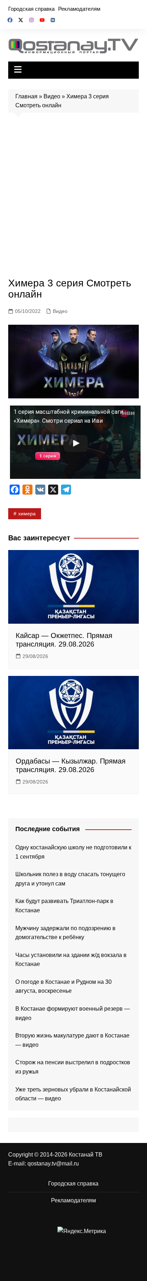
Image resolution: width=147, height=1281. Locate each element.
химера (27, 513)
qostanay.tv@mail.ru (53, 1163)
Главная (26, 96)
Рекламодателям (79, 9)
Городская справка (31, 9)
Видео (52, 96)
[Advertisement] (73, 197)
